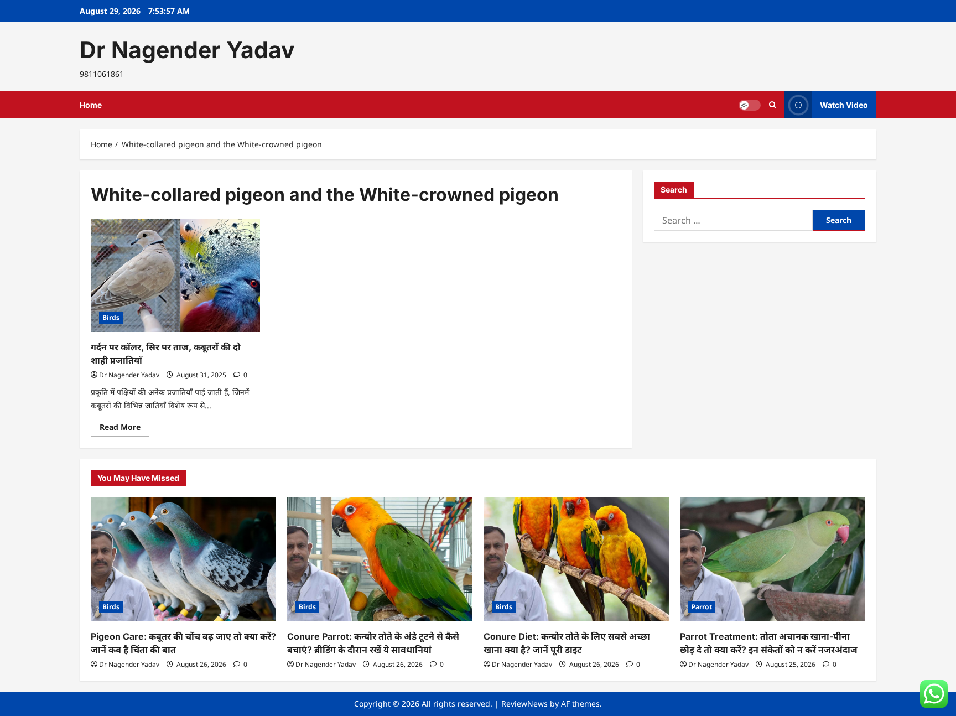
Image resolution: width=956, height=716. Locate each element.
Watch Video (844, 105)
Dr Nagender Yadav (187, 50)
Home (91, 105)
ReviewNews (524, 703)
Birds (110, 317)
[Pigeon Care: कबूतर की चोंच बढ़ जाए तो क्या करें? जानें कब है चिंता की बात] (183, 559)
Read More (124, 429)
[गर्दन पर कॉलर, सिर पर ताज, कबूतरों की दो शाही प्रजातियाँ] (175, 275)
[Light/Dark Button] (750, 105)
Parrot (702, 606)
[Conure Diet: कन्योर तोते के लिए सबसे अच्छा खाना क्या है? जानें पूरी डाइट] (576, 559)
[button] (772, 105)
